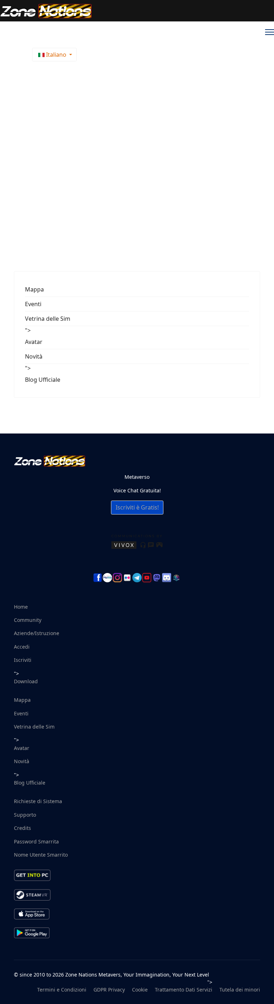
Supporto (25, 814)
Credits (22, 828)
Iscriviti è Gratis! (137, 507)
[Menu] (269, 32)
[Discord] (166, 577)
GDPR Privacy (109, 989)
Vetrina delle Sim (47, 319)
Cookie (140, 989)
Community (27, 620)
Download (26, 681)
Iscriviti (22, 659)
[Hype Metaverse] (176, 577)
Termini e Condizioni (61, 989)
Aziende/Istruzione (36, 633)
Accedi (22, 646)
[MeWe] (107, 577)
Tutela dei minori (239, 989)
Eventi (33, 304)
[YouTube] (147, 577)
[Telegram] (137, 577)
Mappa (34, 289)
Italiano (56, 55)
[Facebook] (97, 577)
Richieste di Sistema (38, 801)
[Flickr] (127, 578)
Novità (33, 356)
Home (21, 606)
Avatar (33, 342)
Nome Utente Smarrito (41, 854)
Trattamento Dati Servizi (183, 989)
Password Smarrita (36, 841)
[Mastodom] (156, 577)
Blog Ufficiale (42, 380)
